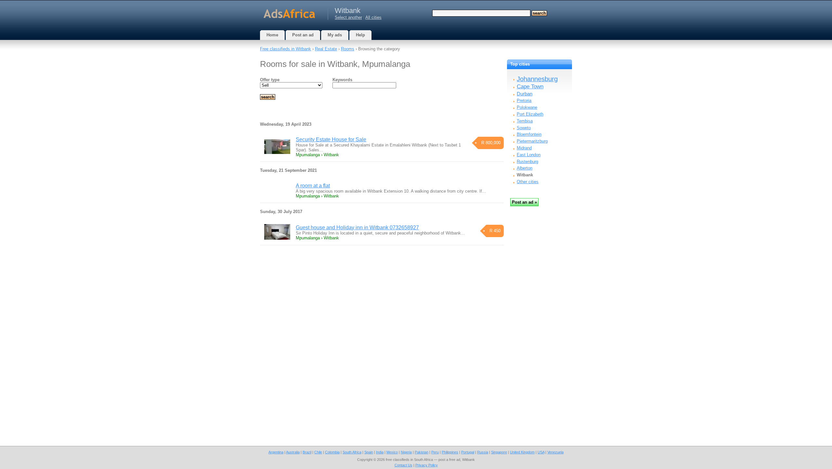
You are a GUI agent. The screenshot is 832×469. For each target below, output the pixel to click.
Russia (482, 452)
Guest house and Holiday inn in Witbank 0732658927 (357, 227)
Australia (293, 452)
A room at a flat (313, 185)
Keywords (342, 79)
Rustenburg (527, 161)
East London (528, 154)
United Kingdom (522, 452)
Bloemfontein (529, 134)
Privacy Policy (426, 465)
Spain (368, 452)
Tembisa (525, 121)
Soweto (524, 127)
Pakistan (421, 452)
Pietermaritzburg (532, 141)
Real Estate (326, 48)
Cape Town (530, 86)
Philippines (450, 452)
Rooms (347, 48)
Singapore (499, 452)
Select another (348, 17)
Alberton (524, 168)
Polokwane (527, 107)
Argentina (275, 452)
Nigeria (406, 452)
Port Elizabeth (530, 114)
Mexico (392, 452)
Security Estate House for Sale (331, 139)
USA (541, 452)
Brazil (307, 452)
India (380, 452)
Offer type (270, 79)
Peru (435, 452)
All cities (373, 17)
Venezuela (555, 452)
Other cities (528, 181)
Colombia (332, 452)
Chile (318, 452)
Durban (524, 93)
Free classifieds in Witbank (285, 48)
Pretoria (524, 100)
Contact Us (403, 465)
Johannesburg (537, 78)
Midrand (524, 148)
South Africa (352, 452)
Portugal (467, 452)
